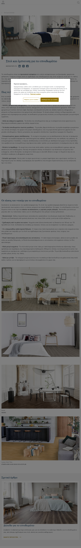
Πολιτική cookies (35, 94)
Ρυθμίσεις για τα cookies (31, 99)
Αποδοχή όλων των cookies (50, 99)
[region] (40, 92)
